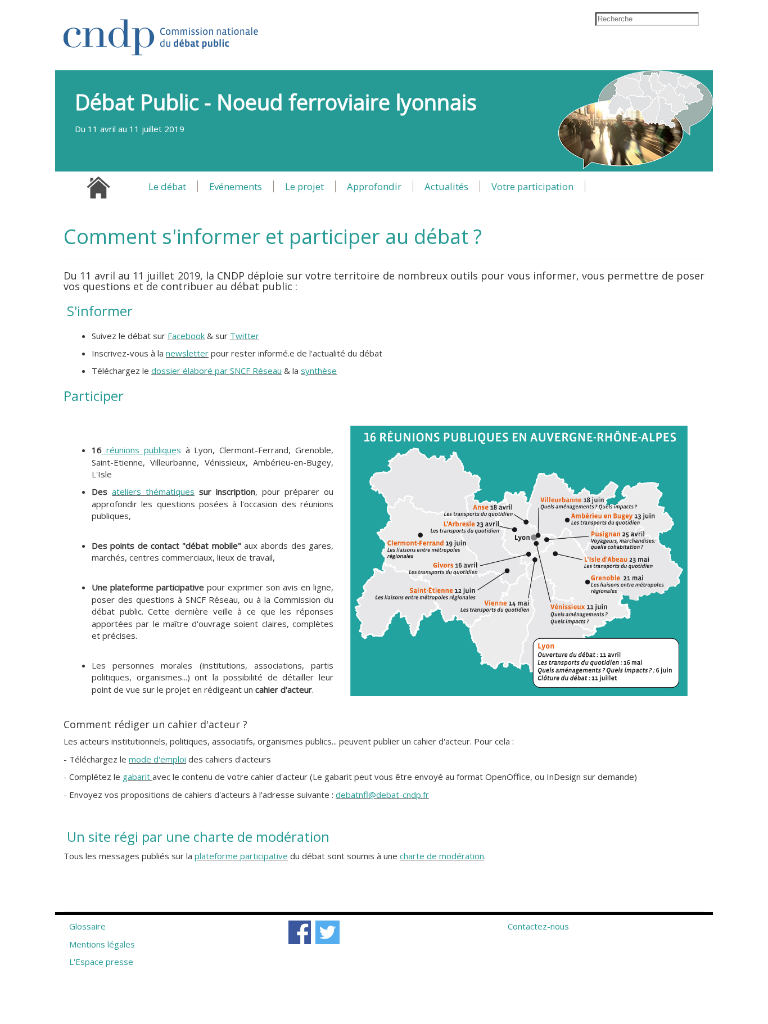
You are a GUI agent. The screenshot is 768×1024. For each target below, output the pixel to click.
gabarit (136, 776)
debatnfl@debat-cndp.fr (382, 794)
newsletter (187, 353)
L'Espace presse (101, 961)
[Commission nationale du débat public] (161, 32)
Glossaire (87, 926)
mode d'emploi (157, 759)
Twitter (244, 335)
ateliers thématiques (153, 491)
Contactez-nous (538, 926)
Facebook (186, 335)
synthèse (319, 370)
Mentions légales (102, 944)
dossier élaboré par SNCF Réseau (216, 370)
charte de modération (442, 855)
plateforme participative (241, 855)
